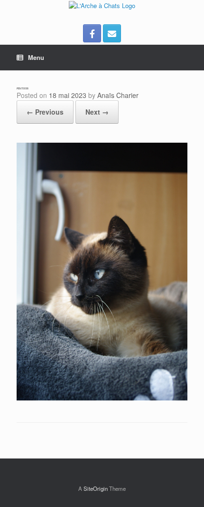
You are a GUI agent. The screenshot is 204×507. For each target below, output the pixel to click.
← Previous (45, 112)
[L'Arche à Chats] (102, 5)
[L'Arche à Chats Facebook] (92, 33)
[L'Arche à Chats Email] (112, 33)
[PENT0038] (102, 397)
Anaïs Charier (118, 95)
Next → (97, 112)
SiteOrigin (95, 488)
